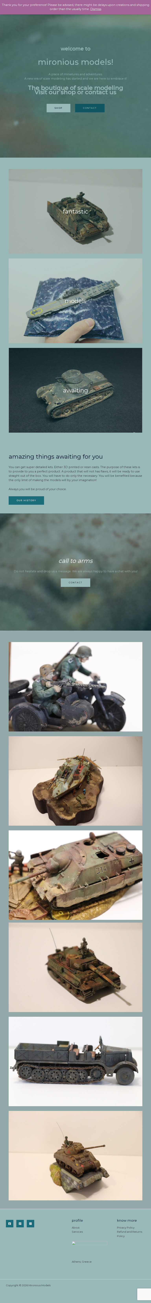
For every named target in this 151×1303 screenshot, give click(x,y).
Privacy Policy (125, 1227)
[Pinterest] (20, 1223)
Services (77, 1231)
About (76, 1227)
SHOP (58, 108)
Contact (90, 108)
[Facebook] (9, 1223)
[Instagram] (30, 1223)
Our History (26, 500)
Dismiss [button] (95, 9)
